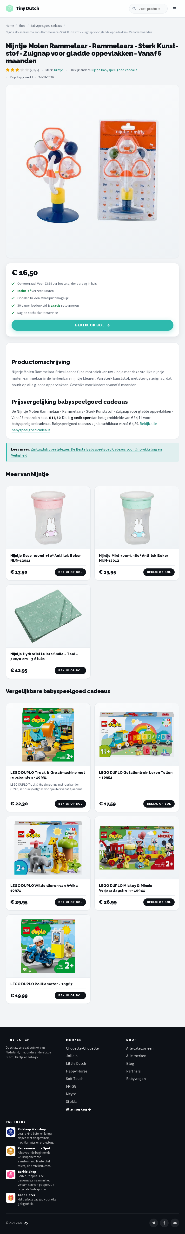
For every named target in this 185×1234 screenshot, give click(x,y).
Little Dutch (76, 1063)
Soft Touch (74, 1078)
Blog (130, 1063)
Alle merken (136, 1055)
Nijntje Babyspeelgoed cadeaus (114, 70)
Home (10, 26)
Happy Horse (76, 1071)
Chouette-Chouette (82, 1048)
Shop (22, 26)
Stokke (72, 1101)
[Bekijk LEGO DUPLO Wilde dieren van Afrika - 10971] (48, 848)
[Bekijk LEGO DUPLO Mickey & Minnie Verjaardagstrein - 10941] (137, 848)
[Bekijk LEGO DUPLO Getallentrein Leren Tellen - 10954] (137, 735)
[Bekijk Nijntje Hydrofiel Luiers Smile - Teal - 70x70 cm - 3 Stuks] (48, 616)
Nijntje (58, 70)
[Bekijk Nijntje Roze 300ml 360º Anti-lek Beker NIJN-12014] (48, 518)
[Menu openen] (174, 8)
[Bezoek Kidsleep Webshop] (10, 1132)
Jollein (72, 1055)
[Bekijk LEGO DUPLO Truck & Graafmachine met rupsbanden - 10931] (48, 735)
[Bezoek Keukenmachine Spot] (10, 1151)
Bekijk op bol (90, 325)
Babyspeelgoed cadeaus (46, 26)
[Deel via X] (153, 1223)
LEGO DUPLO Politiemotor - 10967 (41, 984)
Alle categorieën (139, 1048)
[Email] (175, 1223)
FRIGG (71, 1086)
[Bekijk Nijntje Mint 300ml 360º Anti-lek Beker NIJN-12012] (137, 518)
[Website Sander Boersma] (25, 1223)
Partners (133, 1071)
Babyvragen (136, 1078)
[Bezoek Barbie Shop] (10, 1174)
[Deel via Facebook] (164, 1223)
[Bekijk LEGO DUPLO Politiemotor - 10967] (48, 946)
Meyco (71, 1093)
